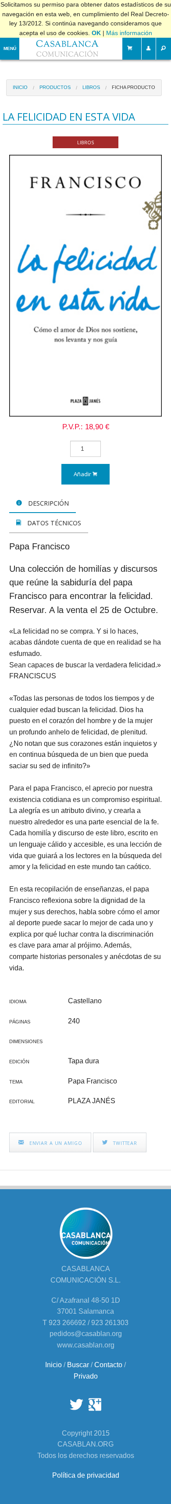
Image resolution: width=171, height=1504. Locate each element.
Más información (129, 32)
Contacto (108, 1365)
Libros (91, 87)
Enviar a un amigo (55, 1143)
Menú (10, 48)
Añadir (83, 474)
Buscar (78, 1365)
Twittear (124, 1143)
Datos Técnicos (53, 523)
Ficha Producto (133, 87)
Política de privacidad (85, 1475)
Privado (86, 1376)
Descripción (47, 503)
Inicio (20, 87)
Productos (55, 87)
